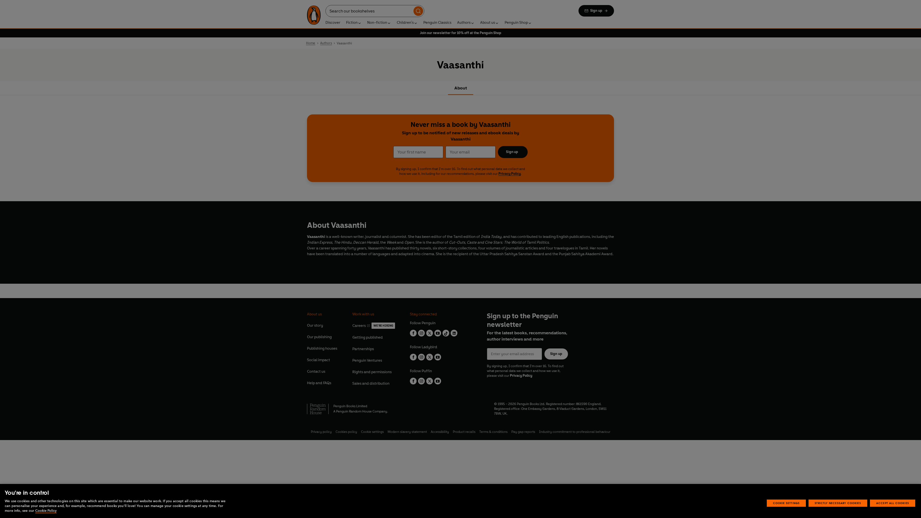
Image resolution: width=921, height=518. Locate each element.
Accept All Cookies (892, 503)
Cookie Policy (46, 511)
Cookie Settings (786, 503)
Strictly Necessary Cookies (838, 503)
